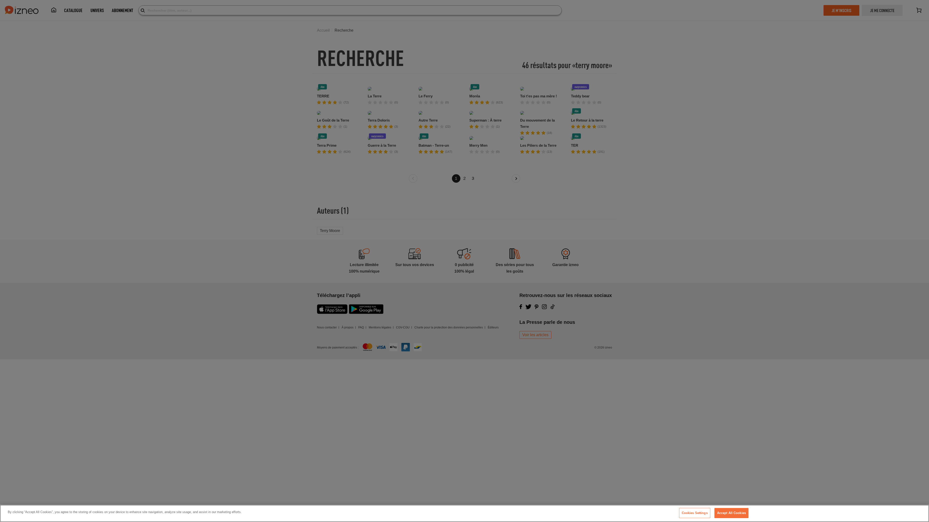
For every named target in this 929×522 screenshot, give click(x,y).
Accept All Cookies (731, 513)
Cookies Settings (695, 513)
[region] (464, 513)
